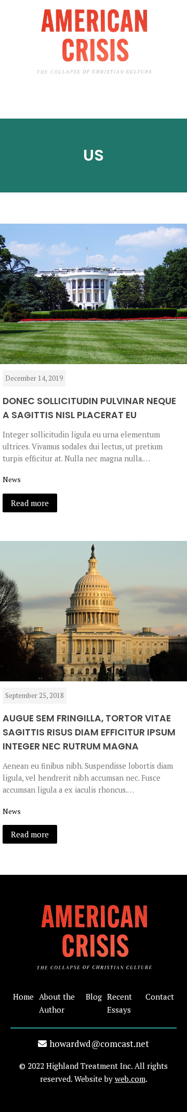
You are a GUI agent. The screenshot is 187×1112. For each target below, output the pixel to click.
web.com (130, 1079)
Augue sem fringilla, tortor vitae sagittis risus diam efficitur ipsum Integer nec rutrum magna (89, 732)
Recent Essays (119, 1003)
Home (23, 996)
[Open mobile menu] (93, 104)
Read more (30, 503)
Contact (159, 996)
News (12, 479)
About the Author (57, 1003)
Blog (94, 996)
